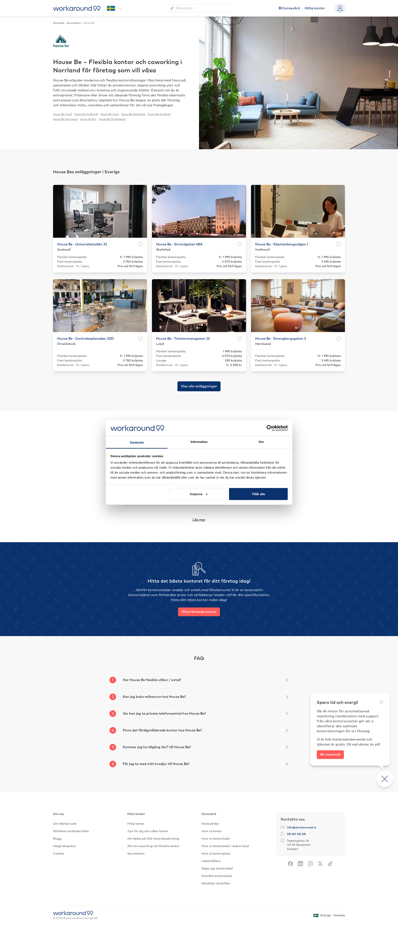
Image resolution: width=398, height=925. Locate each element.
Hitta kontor (315, 8)
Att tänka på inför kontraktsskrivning (153, 838)
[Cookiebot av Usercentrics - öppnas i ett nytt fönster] (269, 428)
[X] (320, 863)
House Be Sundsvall (159, 114)
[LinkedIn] (300, 863)
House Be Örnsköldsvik (112, 119)
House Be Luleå (110, 114)
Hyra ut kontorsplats (216, 853)
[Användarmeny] (340, 8)
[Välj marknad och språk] (114, 8)
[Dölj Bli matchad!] (381, 702)
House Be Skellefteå (133, 114)
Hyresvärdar (210, 823)
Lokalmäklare (211, 861)
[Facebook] (290, 863)
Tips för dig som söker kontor (147, 831)
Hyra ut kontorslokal (215, 838)
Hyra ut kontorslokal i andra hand (225, 846)
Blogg (57, 838)
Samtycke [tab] (137, 442)
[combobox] (200, 8)
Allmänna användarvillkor (71, 831)
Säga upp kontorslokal (217, 868)
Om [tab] (261, 442)
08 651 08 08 (296, 834)
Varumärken (135, 853)
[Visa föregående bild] (59, 211)
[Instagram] (310, 863)
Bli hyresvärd (289, 8)
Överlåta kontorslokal (216, 876)
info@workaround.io (301, 827)
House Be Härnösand (65, 119)
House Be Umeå (62, 114)
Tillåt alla (258, 494)
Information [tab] (199, 442)
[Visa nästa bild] (141, 211)
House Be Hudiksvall (86, 114)
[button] (199, 680)
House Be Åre (88, 119)
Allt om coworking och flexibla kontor (153, 846)
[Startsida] (76, 8)
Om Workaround (64, 823)
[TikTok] (330, 863)
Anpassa (196, 494)
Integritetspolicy (64, 846)
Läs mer (199, 519)
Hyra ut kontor (211, 831)
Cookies (58, 853)
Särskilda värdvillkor (215, 883)
